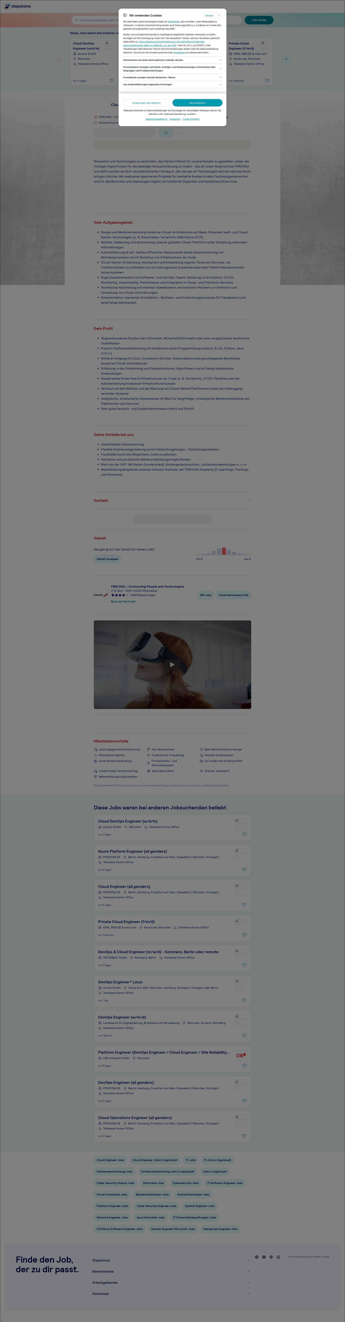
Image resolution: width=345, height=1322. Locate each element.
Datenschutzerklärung (156, 118)
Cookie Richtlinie (191, 118)
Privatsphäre (179, 52)
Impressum (175, 118)
